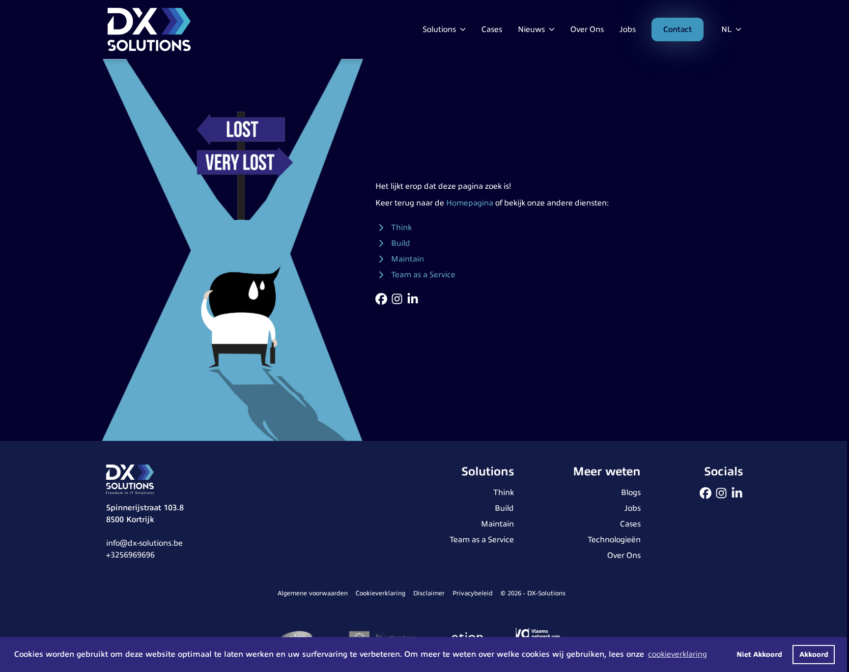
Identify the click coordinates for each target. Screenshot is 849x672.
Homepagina (469, 203)
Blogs (631, 492)
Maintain (407, 259)
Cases (491, 29)
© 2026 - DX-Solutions (533, 593)
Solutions (440, 29)
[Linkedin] (413, 298)
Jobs (628, 29)
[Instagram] (397, 298)
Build (400, 243)
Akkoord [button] (813, 654)
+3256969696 (130, 555)
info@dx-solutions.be (144, 543)
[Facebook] (381, 298)
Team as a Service (423, 274)
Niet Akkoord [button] (759, 654)
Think (401, 227)
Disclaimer (429, 593)
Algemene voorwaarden (313, 593)
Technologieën (614, 539)
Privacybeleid (473, 593)
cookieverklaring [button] (677, 654)
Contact (677, 29)
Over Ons (587, 29)
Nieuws (532, 29)
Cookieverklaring (380, 593)
